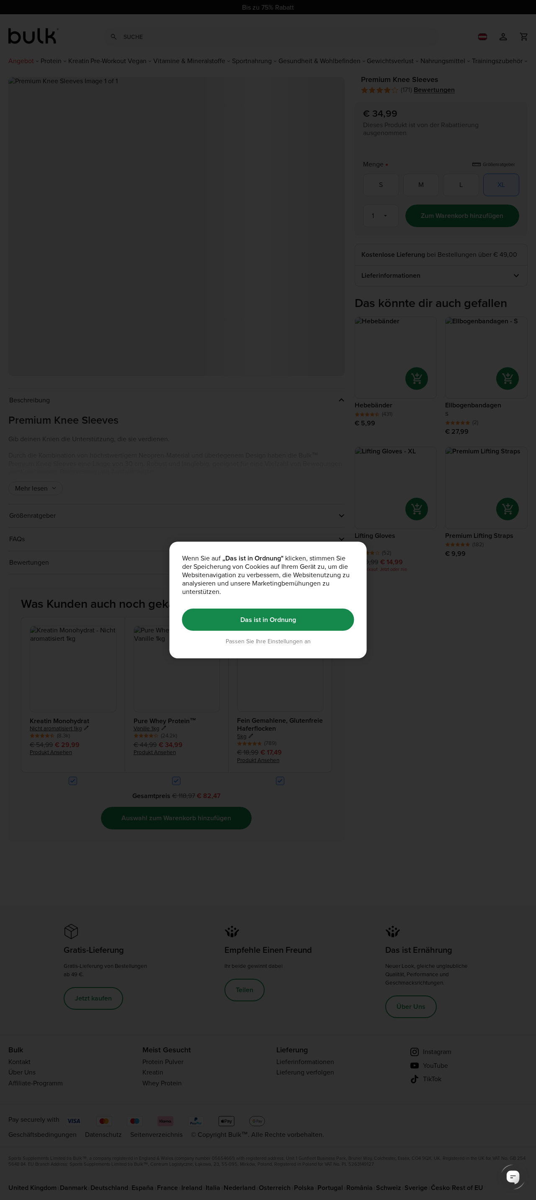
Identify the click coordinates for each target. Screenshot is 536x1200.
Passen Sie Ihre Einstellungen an (268, 641)
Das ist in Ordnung (268, 619)
